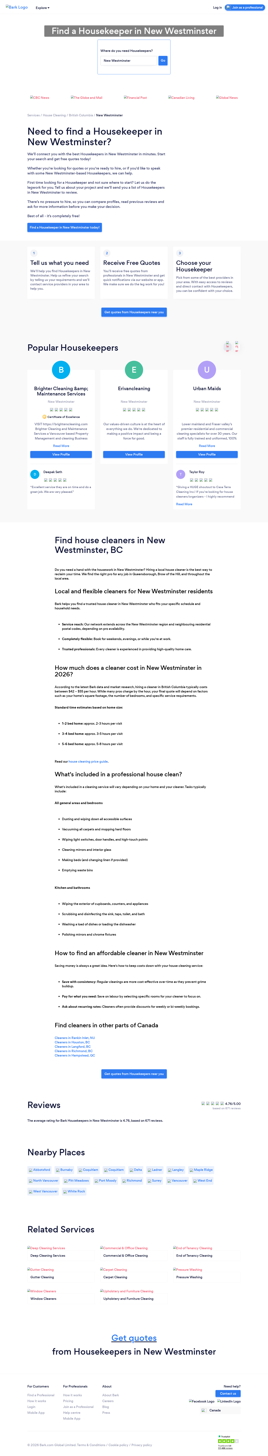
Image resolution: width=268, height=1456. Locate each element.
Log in (217, 7)
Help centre (71, 1413)
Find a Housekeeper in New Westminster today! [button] (65, 227)
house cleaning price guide (88, 761)
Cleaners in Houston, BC (72, 1042)
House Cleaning (54, 115)
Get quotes (134, 1338)
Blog (105, 1407)
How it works (36, 1401)
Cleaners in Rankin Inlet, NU (75, 1038)
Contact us (228, 1393)
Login (31, 1407)
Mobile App (36, 1413)
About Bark (110, 1395)
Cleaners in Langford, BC (73, 1046)
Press (106, 1413)
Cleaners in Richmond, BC (74, 1051)
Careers (108, 1401)
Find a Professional (40, 1395)
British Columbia (81, 115)
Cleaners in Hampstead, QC (75, 1055)
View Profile (61, 454)
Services (33, 115)
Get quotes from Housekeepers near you (134, 312)
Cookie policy (118, 1445)
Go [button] (163, 60)
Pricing (68, 1401)
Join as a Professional (78, 1407)
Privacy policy (141, 1445)
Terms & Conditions (91, 1445)
